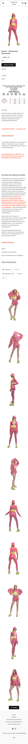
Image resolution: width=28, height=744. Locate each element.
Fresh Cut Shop (14, 3)
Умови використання (14, 724)
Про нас (14, 717)
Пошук (14, 715)
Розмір (4, 57)
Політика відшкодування (14, 719)
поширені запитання (7, 135)
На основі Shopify (21, 733)
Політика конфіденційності (14, 722)
